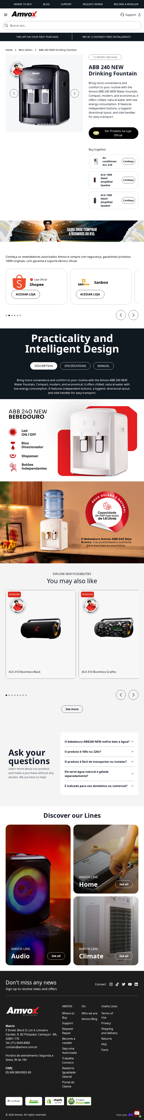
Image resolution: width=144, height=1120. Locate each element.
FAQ (104, 1044)
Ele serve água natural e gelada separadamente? (87, 774)
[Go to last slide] (14, 93)
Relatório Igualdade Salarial (69, 1072)
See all (56, 956)
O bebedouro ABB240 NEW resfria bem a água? (97, 742)
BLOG (46, 4)
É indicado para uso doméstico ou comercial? (96, 786)
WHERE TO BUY (23, 4)
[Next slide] (74, 93)
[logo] (24, 14)
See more (72, 709)
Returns (106, 1039)
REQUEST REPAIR (93, 4)
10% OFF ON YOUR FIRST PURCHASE (37, 37)
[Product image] (41, 628)
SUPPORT (66, 4)
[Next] (133, 315)
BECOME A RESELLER (126, 4)
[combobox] (72, 25)
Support (67, 1023)
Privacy (106, 1023)
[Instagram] (111, 984)
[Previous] (121, 315)
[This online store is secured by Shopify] (54, 1101)
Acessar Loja (25, 294)
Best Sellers (25, 50)
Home (9, 50)
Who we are (89, 1013)
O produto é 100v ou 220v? (83, 752)
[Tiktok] (117, 984)
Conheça (128, 161)
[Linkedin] (136, 984)
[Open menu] (5, 15)
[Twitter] (124, 984)
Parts (104, 1050)
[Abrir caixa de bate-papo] (137, 1113)
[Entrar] (139, 15)
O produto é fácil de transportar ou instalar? (96, 762)
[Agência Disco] (127, 1114)
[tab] (6, 315)
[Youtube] (130, 984)
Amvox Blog (89, 1019)
